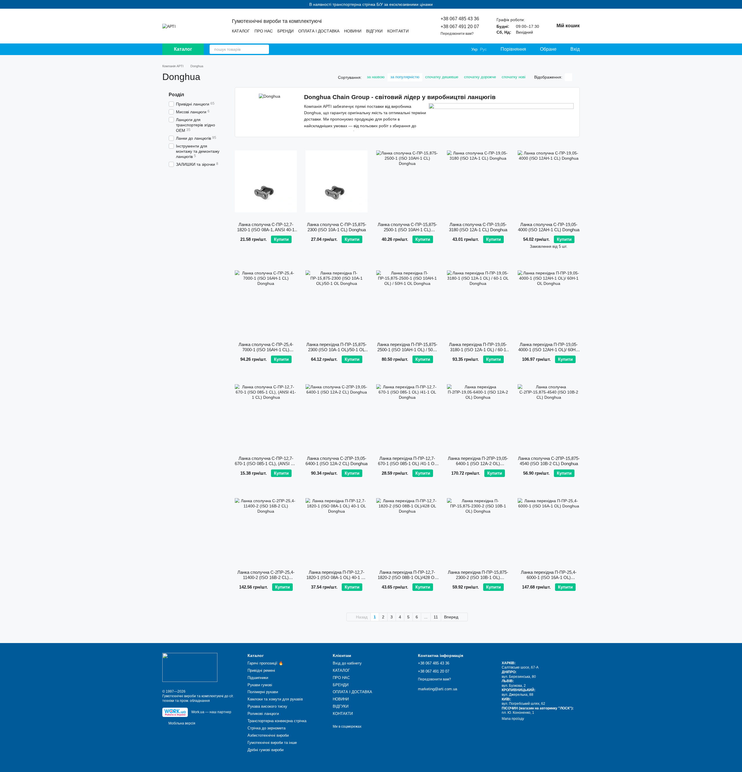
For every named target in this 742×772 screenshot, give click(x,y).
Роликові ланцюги (263, 713)
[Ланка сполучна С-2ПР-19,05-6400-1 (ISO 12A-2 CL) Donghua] (336, 415)
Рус (483, 49)
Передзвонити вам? (457, 34)
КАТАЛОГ (241, 31)
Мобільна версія (181, 723)
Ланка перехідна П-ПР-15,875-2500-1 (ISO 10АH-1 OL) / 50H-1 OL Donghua (407, 349)
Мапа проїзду (513, 719)
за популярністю (404, 77)
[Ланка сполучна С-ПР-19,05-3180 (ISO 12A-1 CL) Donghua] (478, 181)
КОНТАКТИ (398, 31)
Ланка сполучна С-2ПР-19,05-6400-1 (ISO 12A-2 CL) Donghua (336, 461)
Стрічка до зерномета (266, 728)
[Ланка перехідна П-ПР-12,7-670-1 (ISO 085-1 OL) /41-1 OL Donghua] (407, 415)
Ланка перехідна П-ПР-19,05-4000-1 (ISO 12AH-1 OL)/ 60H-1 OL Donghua (548, 349)
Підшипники (258, 678)
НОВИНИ (352, 31)
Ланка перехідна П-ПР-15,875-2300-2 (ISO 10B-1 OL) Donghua (478, 577)
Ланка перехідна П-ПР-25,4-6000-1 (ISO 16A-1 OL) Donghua (548, 577)
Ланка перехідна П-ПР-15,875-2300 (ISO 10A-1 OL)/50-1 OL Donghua (336, 349)
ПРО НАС (263, 31)
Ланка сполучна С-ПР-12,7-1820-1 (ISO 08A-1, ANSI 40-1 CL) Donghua (265, 229)
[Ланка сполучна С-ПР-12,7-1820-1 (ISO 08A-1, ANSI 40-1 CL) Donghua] (266, 181)
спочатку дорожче (480, 77)
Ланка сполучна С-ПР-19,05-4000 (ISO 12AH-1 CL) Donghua (548, 227)
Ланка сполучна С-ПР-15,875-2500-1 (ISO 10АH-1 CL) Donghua (407, 229)
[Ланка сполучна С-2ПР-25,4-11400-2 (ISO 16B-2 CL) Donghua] (266, 529)
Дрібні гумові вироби (265, 750)
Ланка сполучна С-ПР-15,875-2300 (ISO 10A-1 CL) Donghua (336, 227)
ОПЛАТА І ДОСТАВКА (318, 31)
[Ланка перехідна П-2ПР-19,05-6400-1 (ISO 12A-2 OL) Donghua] (478, 415)
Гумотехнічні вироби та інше (272, 742)
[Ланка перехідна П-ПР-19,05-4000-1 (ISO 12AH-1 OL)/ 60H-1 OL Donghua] (549, 301)
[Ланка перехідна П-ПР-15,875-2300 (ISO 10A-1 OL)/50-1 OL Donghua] (336, 301)
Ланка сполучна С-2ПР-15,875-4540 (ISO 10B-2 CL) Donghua (549, 461)
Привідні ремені (261, 670)
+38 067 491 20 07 (460, 26)
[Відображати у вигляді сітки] (568, 77)
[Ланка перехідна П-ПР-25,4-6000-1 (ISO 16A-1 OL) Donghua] (549, 529)
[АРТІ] (189, 667)
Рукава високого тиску (267, 706)
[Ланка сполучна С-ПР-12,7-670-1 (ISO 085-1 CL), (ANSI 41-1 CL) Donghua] (266, 415)
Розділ (176, 94)
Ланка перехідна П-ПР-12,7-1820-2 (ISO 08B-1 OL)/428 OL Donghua (407, 577)
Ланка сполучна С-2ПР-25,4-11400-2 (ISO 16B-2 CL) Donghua (265, 577)
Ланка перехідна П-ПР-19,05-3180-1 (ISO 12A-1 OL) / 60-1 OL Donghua (478, 349)
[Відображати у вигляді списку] (576, 77)
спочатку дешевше (441, 77)
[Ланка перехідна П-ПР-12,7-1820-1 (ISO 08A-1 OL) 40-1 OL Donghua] (336, 529)
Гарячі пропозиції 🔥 (265, 663)
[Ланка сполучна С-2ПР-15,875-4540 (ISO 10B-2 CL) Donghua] (549, 415)
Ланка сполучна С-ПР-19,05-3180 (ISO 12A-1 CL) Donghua (478, 227)
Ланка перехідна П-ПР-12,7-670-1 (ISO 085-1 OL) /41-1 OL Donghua (407, 463)
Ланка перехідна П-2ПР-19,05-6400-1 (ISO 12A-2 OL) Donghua (478, 463)
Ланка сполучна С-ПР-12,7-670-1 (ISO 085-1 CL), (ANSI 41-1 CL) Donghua (266, 463)
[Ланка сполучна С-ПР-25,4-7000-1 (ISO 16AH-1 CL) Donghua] (266, 301)
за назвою (376, 77)
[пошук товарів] (264, 49)
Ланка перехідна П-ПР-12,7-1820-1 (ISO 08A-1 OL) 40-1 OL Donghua (336, 577)
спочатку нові (513, 77)
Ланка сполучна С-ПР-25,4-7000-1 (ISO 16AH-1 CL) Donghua (266, 349)
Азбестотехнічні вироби (268, 735)
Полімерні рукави (263, 692)
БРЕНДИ (285, 31)
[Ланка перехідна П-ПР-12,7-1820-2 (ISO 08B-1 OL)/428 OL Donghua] (407, 529)
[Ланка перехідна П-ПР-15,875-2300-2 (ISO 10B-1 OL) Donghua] (478, 529)
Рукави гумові (260, 685)
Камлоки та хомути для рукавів (275, 699)
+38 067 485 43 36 (460, 18)
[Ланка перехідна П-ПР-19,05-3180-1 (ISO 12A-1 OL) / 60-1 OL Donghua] (478, 301)
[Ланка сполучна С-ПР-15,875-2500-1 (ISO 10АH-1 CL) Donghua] (407, 181)
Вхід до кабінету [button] (347, 663)
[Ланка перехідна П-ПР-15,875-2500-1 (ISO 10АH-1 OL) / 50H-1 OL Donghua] (407, 301)
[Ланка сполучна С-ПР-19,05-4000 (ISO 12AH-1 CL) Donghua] (549, 181)
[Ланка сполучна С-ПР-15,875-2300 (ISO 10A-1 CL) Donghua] (336, 181)
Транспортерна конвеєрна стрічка (277, 721)
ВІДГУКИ (374, 31)
